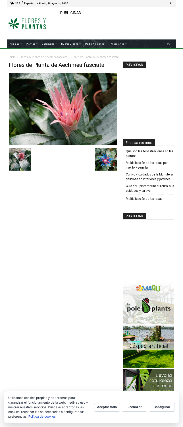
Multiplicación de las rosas (144, 198)
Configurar (162, 407)
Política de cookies (42, 416)
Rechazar (134, 407)
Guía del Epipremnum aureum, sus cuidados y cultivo (150, 188)
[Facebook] (165, 3)
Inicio (12, 57)
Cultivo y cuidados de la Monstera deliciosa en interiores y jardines (149, 177)
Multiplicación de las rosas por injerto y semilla (147, 165)
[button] (168, 44)
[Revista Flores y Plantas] (32, 23)
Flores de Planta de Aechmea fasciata (43, 57)
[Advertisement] (112, 28)
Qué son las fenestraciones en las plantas (149, 153)
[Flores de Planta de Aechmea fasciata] (63, 144)
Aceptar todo (107, 407)
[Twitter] (170, 3)
